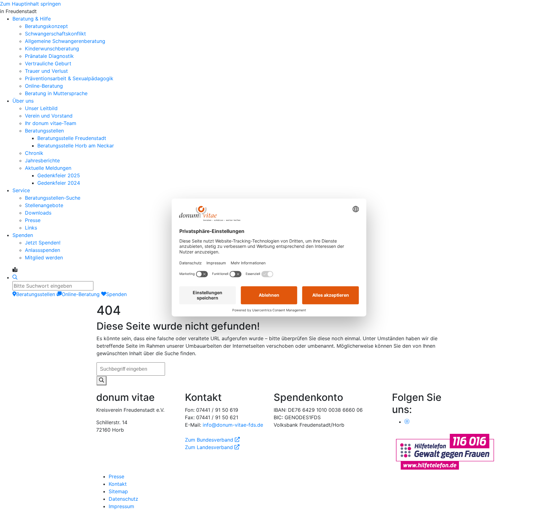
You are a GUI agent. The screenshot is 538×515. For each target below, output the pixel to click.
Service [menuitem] (21, 190)
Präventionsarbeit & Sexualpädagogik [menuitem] (69, 78)
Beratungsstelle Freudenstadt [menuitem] (71, 138)
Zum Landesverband (212, 447)
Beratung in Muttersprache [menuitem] (56, 93)
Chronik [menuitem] (34, 153)
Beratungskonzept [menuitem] (46, 26)
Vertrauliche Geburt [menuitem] (48, 63)
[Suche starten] (101, 380)
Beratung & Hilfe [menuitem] (31, 19)
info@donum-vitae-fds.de (233, 425)
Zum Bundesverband (212, 440)
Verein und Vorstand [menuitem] (49, 116)
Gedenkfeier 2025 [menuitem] (58, 175)
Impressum (121, 506)
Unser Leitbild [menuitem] (41, 108)
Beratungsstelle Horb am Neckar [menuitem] (75, 145)
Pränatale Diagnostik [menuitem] (49, 56)
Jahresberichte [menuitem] (42, 160)
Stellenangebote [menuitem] (44, 205)
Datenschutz (123, 499)
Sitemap (118, 491)
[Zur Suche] (14, 277)
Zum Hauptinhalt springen (30, 4)
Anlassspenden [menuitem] (42, 250)
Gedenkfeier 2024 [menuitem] (58, 183)
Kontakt (118, 484)
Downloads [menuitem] (38, 213)
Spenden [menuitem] (22, 235)
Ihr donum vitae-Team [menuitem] (50, 123)
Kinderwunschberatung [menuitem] (52, 48)
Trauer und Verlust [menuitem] (46, 71)
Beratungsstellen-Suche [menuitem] (52, 198)
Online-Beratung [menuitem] (44, 86)
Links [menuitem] (31, 228)
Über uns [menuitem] (23, 101)
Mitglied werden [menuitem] (44, 257)
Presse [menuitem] (32, 220)
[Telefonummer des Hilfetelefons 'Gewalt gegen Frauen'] (445, 451)
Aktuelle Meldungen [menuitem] (48, 168)
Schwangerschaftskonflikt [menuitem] (55, 33)
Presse (116, 476)
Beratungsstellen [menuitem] (44, 131)
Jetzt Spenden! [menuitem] (42, 242)
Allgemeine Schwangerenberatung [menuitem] (65, 41)
